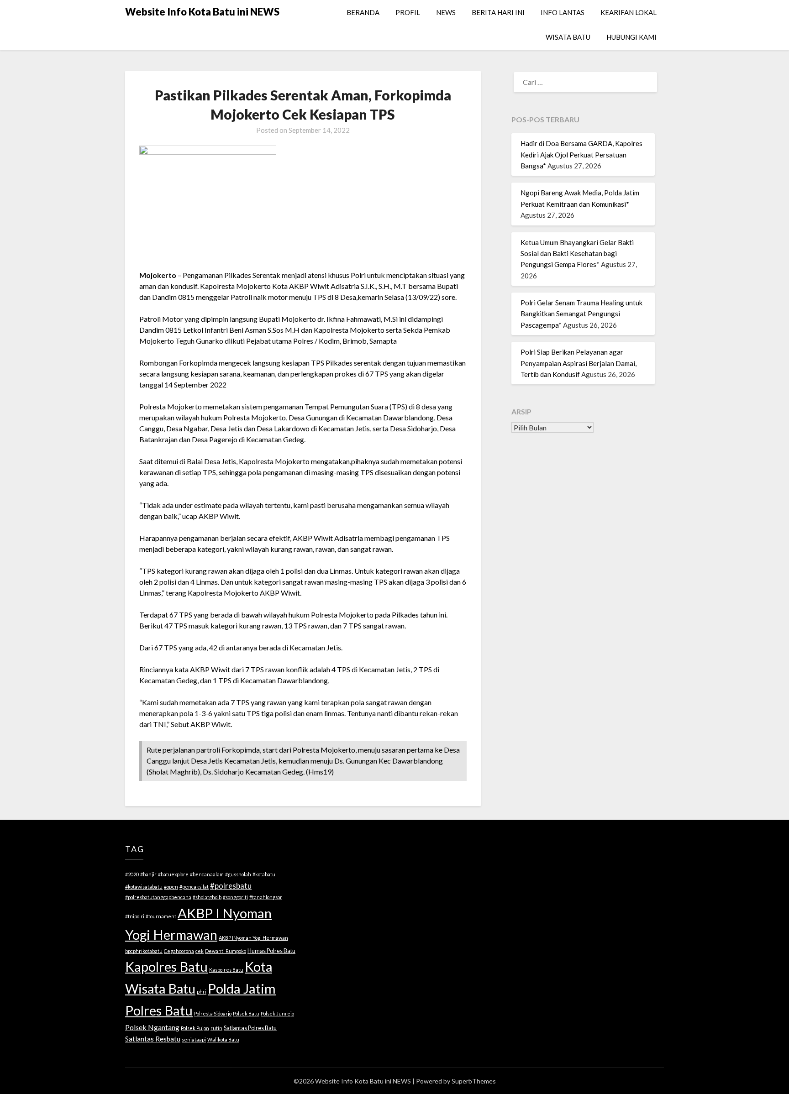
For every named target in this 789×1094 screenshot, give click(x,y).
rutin (216, 1028)
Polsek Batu (246, 1013)
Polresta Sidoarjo (212, 1013)
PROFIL (407, 12)
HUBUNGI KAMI (631, 37)
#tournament (161, 916)
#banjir (148, 874)
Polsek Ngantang (152, 1027)
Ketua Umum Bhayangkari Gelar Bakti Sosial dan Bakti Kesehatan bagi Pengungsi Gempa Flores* (577, 253)
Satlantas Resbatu (152, 1039)
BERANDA (363, 12)
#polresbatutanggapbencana (158, 897)
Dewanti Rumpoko (225, 951)
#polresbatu (231, 885)
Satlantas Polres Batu (250, 1027)
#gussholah (238, 874)
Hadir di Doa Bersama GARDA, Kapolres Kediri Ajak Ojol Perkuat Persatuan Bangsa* (581, 154)
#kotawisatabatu (144, 887)
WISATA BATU (568, 37)
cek (199, 951)
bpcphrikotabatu (144, 951)
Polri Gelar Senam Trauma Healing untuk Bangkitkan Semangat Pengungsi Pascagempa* (581, 313)
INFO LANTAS (562, 12)
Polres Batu (159, 1010)
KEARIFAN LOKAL (628, 12)
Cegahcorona (179, 951)
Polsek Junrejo (277, 1013)
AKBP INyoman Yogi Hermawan (253, 938)
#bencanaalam (207, 874)
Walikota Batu (223, 1039)
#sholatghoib (207, 897)
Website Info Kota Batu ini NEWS (202, 11)
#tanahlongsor (265, 897)
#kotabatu (263, 874)
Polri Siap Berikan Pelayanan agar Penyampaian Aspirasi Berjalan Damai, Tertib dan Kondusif (578, 363)
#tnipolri (134, 916)
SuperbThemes (474, 1081)
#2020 (132, 874)
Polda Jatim (242, 988)
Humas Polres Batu (271, 950)
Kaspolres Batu (226, 970)
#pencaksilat (194, 887)
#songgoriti (235, 897)
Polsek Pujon (195, 1028)
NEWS (446, 12)
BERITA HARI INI (498, 12)
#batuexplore (173, 874)
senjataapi (194, 1039)
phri (201, 992)
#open (171, 887)
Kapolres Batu (166, 966)
